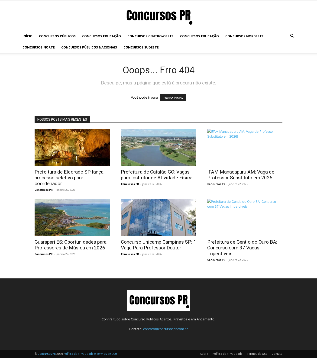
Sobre (204, 354)
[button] (292, 36)
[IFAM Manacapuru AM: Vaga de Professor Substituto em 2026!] (244, 147)
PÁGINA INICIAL (173, 97)
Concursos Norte (39, 47)
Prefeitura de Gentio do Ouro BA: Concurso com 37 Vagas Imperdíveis (242, 247)
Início (27, 36)
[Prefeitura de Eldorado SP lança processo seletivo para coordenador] (72, 147)
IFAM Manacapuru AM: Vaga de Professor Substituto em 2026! (240, 175)
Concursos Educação (101, 36)
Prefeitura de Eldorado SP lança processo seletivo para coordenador (69, 177)
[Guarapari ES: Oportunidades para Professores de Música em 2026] (72, 217)
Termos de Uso (257, 354)
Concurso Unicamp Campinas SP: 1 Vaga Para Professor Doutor (158, 245)
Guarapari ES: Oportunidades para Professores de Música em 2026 (71, 245)
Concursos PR (44, 189)
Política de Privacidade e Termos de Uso (90, 354)
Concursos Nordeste (244, 36)
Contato (277, 354)
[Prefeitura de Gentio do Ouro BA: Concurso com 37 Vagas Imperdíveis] (244, 217)
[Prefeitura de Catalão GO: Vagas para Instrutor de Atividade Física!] (158, 147)
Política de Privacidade (228, 354)
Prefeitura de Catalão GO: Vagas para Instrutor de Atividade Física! (157, 175)
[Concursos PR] (158, 15)
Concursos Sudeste (141, 47)
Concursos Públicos (57, 36)
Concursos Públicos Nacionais (89, 47)
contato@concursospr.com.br (165, 329)
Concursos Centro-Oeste (150, 36)
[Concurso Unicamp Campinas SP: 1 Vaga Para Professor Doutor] (158, 217)
